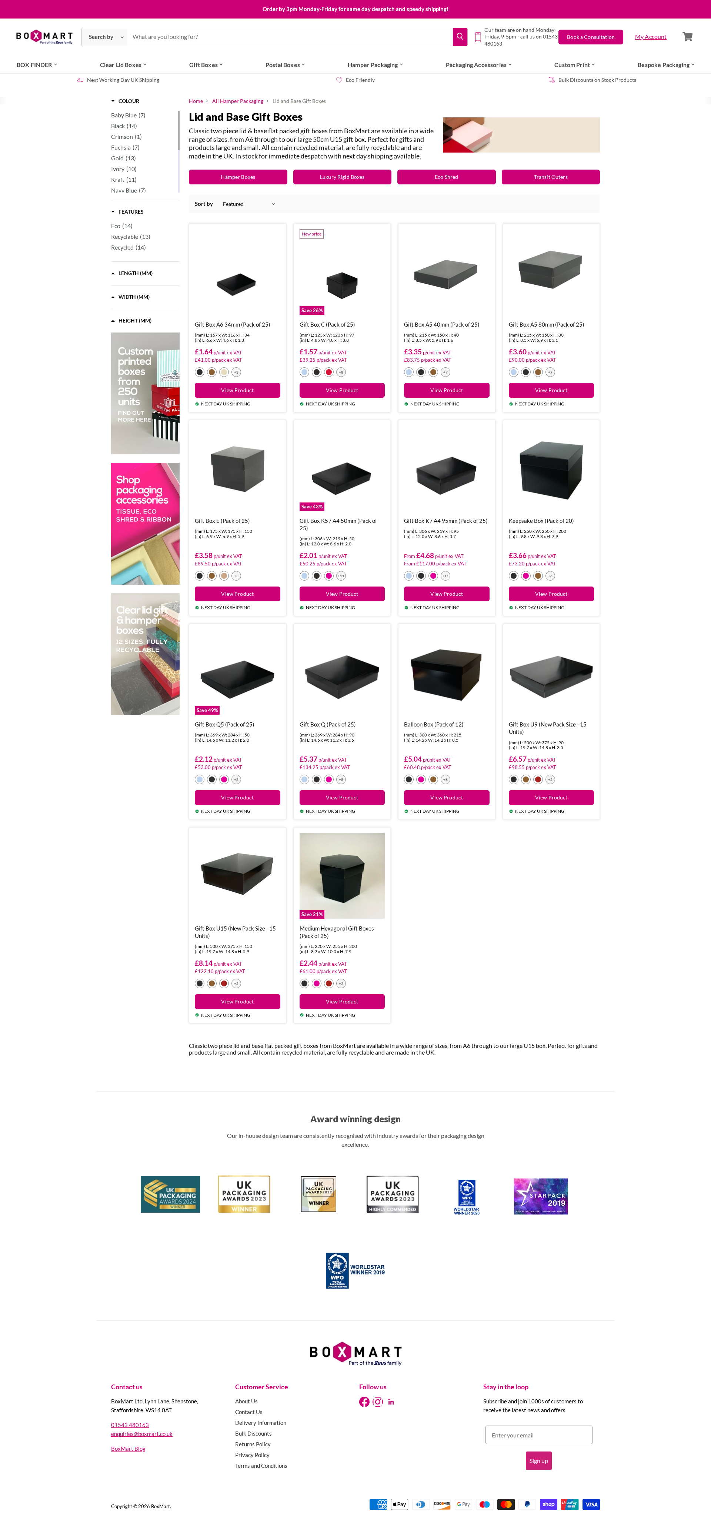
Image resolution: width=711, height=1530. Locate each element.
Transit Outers (551, 177)
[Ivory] (224, 372)
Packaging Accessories (476, 64)
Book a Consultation (591, 37)
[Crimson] (329, 372)
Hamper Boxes (238, 177)
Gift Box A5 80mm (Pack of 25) (546, 324)
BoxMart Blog (128, 1448)
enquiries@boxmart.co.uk (142, 1433)
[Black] (199, 372)
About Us (246, 1401)
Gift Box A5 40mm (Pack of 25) (442, 324)
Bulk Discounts (253, 1433)
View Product (237, 390)
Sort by (204, 204)
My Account (651, 36)
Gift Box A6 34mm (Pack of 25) (232, 324)
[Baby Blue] (304, 372)
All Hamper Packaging (237, 101)
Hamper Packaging (373, 64)
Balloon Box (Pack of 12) (434, 724)
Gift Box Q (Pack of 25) (328, 724)
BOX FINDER (34, 64)
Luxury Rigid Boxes (342, 177)
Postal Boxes (283, 64)
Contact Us (249, 1412)
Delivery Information (260, 1422)
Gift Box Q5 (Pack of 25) (224, 724)
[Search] (460, 37)
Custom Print (572, 64)
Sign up (539, 1460)
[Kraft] (224, 576)
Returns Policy (253, 1444)
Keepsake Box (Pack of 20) (541, 520)
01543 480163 (130, 1425)
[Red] (538, 779)
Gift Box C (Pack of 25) (327, 324)
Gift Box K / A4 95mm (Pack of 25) (446, 520)
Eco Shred (446, 177)
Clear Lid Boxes (120, 64)
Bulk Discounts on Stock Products (597, 80)
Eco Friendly (360, 80)
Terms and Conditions (261, 1465)
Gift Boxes (203, 64)
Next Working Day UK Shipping (123, 80)
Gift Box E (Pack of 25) (222, 520)
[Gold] (212, 372)
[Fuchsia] (329, 576)
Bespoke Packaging (664, 64)
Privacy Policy (252, 1455)
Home (196, 101)
